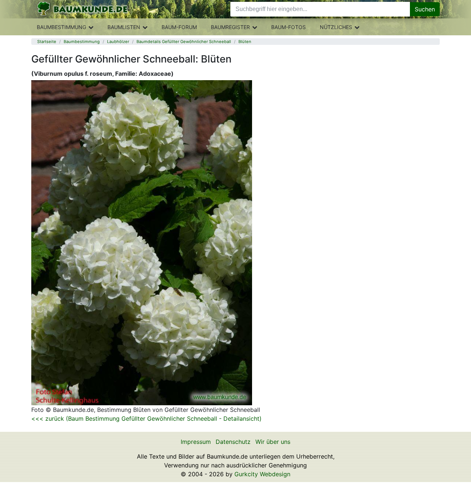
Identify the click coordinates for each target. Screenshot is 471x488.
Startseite (46, 41)
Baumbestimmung (61, 27)
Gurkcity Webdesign (262, 474)
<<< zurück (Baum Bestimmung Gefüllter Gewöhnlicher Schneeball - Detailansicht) (146, 418)
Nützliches (336, 27)
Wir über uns (272, 441)
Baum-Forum (179, 27)
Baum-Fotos (288, 27)
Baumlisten (123, 27)
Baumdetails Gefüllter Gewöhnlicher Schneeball (184, 41)
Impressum (196, 441)
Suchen (425, 9)
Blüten (244, 41)
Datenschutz (233, 441)
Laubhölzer (118, 41)
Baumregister (230, 27)
